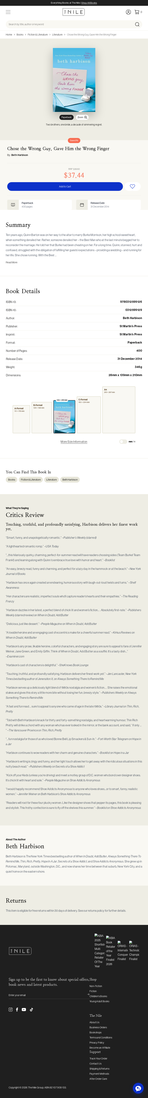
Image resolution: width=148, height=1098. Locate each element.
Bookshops (96, 1032)
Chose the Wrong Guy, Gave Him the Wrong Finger (91, 34)
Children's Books (98, 996)
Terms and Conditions (101, 1037)
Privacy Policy (97, 1042)
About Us (94, 1022)
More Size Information (74, 441)
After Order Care (98, 1078)
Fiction (93, 991)
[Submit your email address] (86, 995)
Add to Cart (65, 186)
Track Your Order (98, 1058)
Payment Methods (99, 1073)
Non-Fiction (96, 986)
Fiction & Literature (38, 34)
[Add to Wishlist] (132, 186)
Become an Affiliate (100, 1047)
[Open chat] (138, 1088)
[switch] (123, 441)
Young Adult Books (99, 1001)
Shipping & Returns (99, 1068)
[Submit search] (138, 24)
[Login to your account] (128, 12)
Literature (57, 34)
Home (9, 34)
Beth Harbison (19, 155)
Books (20, 34)
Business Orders (98, 1027)
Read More (12, 262)
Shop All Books (89, 3)
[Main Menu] (8, 12)
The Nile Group (35, 1087)
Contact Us (95, 1063)
